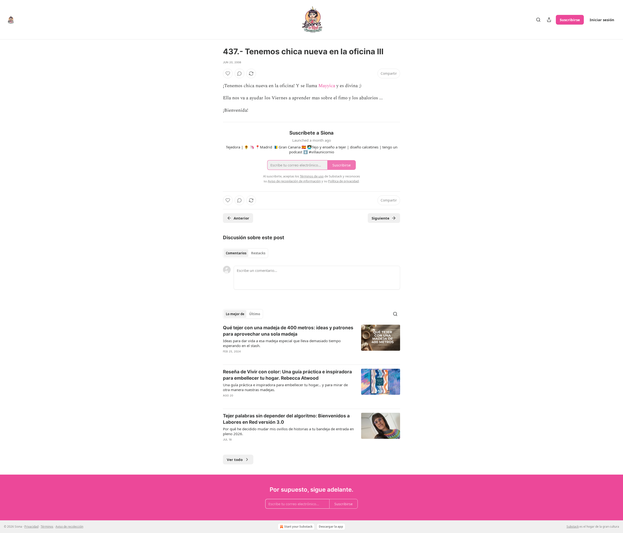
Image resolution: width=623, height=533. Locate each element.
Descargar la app (331, 526)
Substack (573, 526)
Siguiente (380, 218)
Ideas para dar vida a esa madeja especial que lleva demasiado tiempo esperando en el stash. (282, 343)
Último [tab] (254, 314)
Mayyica (327, 85)
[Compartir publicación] (549, 20)
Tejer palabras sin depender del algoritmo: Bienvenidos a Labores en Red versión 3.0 (286, 419)
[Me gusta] (228, 73)
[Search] (538, 20)
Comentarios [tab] (236, 253)
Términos (47, 526)
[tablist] (245, 253)
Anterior (241, 218)
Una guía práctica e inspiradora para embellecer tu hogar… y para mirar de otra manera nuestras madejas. (285, 387)
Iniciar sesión (602, 19)
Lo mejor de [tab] (235, 314)
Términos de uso (312, 176)
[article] (311, 343)
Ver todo (235, 459)
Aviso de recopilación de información (294, 181)
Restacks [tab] (258, 253)
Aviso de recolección (69, 526)
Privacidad (31, 526)
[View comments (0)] (239, 73)
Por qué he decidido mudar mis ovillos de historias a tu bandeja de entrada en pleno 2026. (288, 431)
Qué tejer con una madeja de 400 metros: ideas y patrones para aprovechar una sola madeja (288, 331)
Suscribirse (570, 19)
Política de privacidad (343, 181)
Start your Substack (298, 526)
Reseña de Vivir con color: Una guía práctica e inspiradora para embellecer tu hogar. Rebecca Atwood (287, 375)
